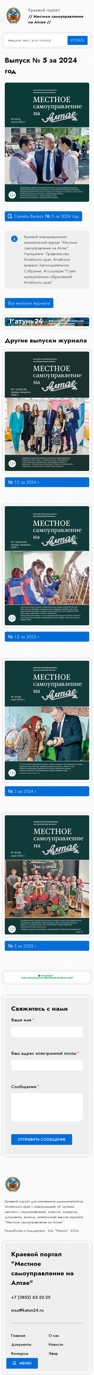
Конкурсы (19, 1353)
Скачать (46, 216)
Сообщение (24, 1086)
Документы (21, 1344)
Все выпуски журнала (29, 303)
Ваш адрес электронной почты (43, 1053)
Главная (18, 1335)
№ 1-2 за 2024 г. (24, 482)
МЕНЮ (25, 1363)
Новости (56, 1344)
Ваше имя (21, 1020)
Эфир (53, 1353)
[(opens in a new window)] (47, 977)
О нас (54, 1335)
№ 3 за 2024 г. (22, 791)
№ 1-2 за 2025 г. (24, 636)
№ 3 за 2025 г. (22, 946)
